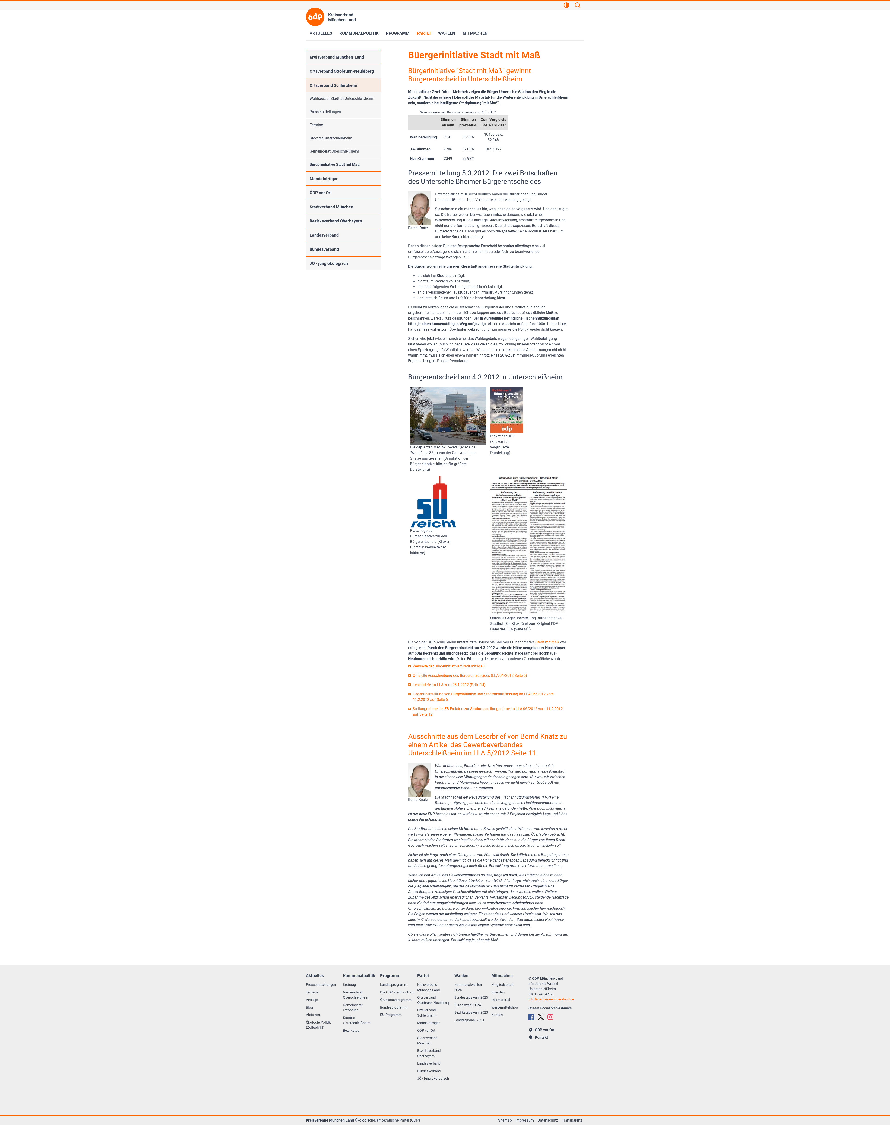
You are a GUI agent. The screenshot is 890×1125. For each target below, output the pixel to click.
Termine (316, 125)
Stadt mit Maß (547, 642)
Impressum (524, 1120)
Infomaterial (500, 1000)
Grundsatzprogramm (396, 1000)
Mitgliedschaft (502, 985)
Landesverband (324, 235)
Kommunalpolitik (359, 33)
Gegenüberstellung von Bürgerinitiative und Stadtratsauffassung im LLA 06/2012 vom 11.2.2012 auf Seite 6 (483, 697)
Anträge (312, 1000)
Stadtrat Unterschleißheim (331, 138)
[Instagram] (550, 1017)
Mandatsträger (324, 178)
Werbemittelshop (504, 1007)
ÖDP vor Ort (321, 192)
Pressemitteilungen (325, 112)
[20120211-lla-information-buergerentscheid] (528, 546)
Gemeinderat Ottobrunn (353, 1007)
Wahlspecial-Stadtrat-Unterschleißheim (341, 98)
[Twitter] (541, 1017)
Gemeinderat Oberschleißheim (334, 151)
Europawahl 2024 (467, 1005)
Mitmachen (475, 33)
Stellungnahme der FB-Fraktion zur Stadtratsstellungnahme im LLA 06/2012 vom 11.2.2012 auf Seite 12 (488, 712)
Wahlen (446, 33)
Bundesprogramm (393, 1007)
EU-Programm (391, 1015)
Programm (398, 33)
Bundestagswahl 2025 (471, 997)
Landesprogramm (393, 985)
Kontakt (497, 1015)
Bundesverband (324, 249)
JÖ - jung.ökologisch (329, 263)
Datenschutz (547, 1120)
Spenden (498, 992)
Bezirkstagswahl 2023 (471, 1012)
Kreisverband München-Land (337, 57)
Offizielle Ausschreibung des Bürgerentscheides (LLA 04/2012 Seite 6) (470, 675)
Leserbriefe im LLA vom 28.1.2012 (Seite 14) (449, 685)
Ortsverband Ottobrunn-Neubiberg (342, 71)
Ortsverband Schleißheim (333, 85)
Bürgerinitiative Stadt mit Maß (335, 164)
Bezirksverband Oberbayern (336, 221)
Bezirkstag (351, 1030)
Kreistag (349, 985)
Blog (309, 1007)
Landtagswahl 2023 (469, 1020)
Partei (424, 33)
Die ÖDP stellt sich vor (397, 992)
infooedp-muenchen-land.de (551, 999)
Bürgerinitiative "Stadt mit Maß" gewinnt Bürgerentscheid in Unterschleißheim (469, 75)
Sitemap (505, 1120)
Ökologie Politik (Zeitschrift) (318, 1025)
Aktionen (313, 1015)
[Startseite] (315, 17)
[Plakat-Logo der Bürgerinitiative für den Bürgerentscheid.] (448, 415)
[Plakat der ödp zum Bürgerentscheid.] (506, 410)
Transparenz (572, 1120)
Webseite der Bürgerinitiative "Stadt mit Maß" (449, 666)
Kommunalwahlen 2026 (468, 987)
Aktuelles (321, 33)
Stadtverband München (331, 206)
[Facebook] (531, 1017)
